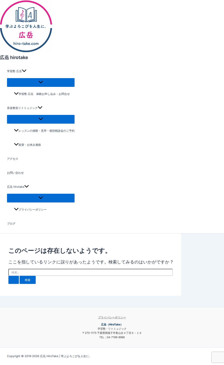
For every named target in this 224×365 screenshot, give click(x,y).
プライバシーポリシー (33, 209)
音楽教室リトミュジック (22, 108)
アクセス (12, 158)
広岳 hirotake (14, 57)
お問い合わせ (15, 172)
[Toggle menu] (41, 82)
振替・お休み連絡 (30, 144)
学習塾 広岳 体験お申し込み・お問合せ (44, 94)
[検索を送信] (13, 280)
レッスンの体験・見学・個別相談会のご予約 (47, 130)
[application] (24, 71)
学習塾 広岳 (14, 71)
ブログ (11, 223)
